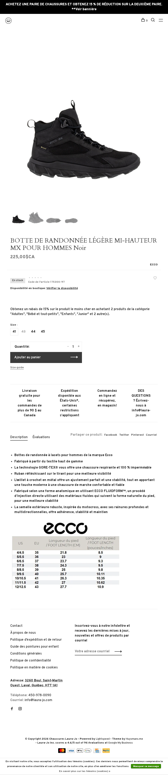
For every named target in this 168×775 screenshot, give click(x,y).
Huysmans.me (134, 739)
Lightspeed (103, 739)
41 (14, 332)
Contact (16, 626)
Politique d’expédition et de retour (36, 640)
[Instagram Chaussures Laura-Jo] (20, 709)
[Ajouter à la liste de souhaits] (155, 279)
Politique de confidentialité (30, 661)
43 (23, 332)
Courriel (151, 435)
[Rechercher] (153, 20)
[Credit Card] (97, 752)
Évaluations (41, 437)
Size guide (17, 367)
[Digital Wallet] (84, 752)
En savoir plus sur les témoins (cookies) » (84, 771)
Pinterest (137, 435)
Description (19, 437)
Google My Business (120, 743)
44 (33, 332)
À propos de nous (23, 633)
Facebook (110, 435)
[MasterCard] (62, 752)
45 (43, 332)
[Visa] (71, 752)
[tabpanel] (84, 120)
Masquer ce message (146, 766)
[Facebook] (12, 709)
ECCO (154, 264)
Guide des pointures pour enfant (34, 647)
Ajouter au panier (27, 357)
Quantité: (22, 347)
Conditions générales (26, 654)
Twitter (124, 435)
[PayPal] (106, 752)
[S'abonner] (117, 651)
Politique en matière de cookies (34, 668)
